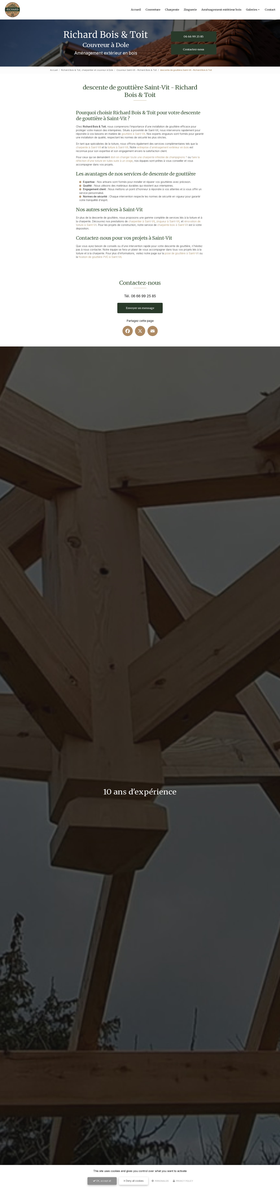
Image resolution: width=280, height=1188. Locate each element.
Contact (270, 9)
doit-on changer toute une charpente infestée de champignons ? (149, 157)
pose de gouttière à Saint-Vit (182, 253)
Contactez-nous (193, 49)
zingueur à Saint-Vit (167, 221)
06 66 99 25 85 (194, 36)
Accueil (136, 9)
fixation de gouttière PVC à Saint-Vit (100, 256)
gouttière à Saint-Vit (133, 133)
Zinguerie (190, 9)
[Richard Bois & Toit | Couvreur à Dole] (12, 9)
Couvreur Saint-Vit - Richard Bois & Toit (137, 70)
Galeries (251, 9)
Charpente (172, 9)
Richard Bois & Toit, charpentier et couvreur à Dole (87, 70)
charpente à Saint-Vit (88, 147)
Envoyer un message (140, 308)
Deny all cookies (134, 1180)
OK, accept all (103, 1180)
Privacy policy (184, 1181)
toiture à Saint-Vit (118, 147)
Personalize (161, 1181)
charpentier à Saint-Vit (141, 221)
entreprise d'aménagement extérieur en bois (163, 147)
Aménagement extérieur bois (221, 9)
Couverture (153, 9)
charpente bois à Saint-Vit (172, 224)
